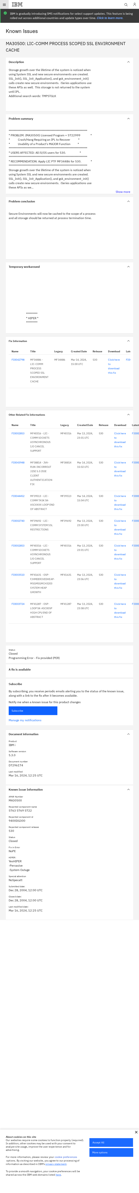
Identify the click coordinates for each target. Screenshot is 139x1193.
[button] (136, 1132)
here (58, 1174)
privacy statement (55, 1164)
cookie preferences (66, 1157)
